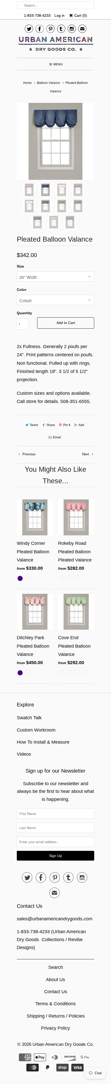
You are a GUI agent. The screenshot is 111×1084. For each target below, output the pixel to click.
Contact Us (55, 991)
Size (20, 266)
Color (21, 290)
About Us (55, 979)
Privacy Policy (55, 1028)
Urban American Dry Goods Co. (63, 1044)
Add (81, 425)
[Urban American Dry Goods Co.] (55, 45)
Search (55, 967)
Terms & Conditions (55, 1003)
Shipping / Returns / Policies (56, 1016)
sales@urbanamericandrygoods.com (54, 918)
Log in (59, 15)
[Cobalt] (55, 141)
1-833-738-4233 (37, 15)
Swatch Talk (29, 717)
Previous (28, 454)
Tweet (34, 425)
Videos (24, 754)
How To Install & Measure (43, 742)
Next (86, 454)
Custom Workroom (36, 730)
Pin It (66, 425)
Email (57, 437)
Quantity (24, 313)
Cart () (80, 15)
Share (50, 425)
